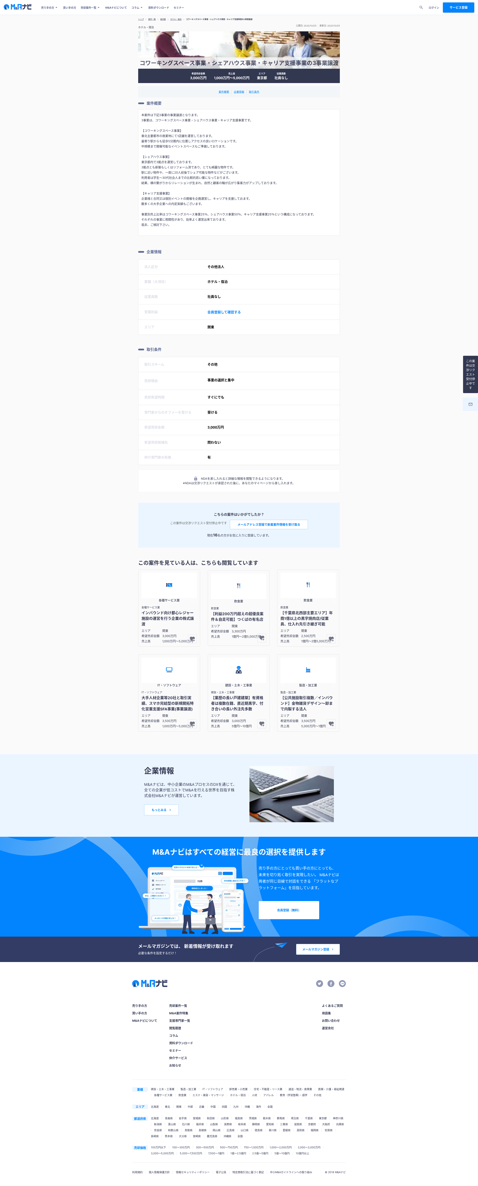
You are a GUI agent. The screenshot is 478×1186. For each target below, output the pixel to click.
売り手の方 (47, 7)
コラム (135, 7)
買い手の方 (69, 7)
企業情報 (239, 91)
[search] (421, 7)
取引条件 (254, 91)
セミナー (179, 7)
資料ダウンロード (158, 7)
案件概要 (224, 91)
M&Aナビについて (116, 7)
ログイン (434, 7)
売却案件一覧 (88, 7)
